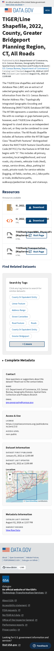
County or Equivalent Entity (24, 329)
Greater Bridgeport (20, 336)
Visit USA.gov (10, 644)
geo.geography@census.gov (19, 402)
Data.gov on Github (30, 560)
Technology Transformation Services (23, 592)
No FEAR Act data (11, 615)
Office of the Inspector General (18, 619)
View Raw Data (13, 530)
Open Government (17, 557)
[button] (10, 475)
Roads (34, 323)
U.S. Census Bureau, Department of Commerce (25, 68)
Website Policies (32, 557)
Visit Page (38, 235)
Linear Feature (18, 303)
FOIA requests (9, 610)
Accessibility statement (14, 605)
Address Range (18, 310)
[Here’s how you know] (27, 3)
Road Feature (18, 323)
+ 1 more (27, 344)
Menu (47, 10)
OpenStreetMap (31, 501)
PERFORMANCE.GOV (12, 560)
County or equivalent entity (24, 297)
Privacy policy (9, 629)
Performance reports (13, 624)
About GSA (8, 600)
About (4, 557)
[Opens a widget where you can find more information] (40, 646)
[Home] (19, 10)
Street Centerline (20, 316)
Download (38, 207)
